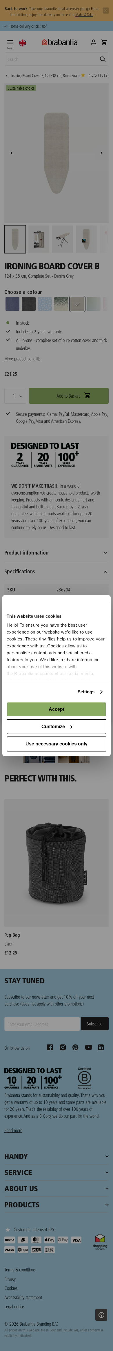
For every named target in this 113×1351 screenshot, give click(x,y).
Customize (53, 726)
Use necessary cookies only (56, 743)
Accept (56, 709)
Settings (86, 691)
